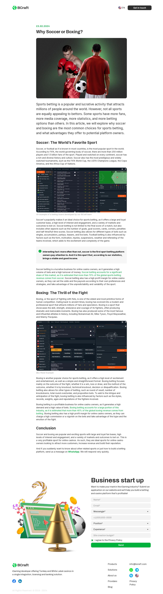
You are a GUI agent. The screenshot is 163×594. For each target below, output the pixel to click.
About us (112, 575)
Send (121, 545)
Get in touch (139, 8)
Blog (110, 587)
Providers (112, 581)
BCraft (23, 8)
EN (123, 8)
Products (112, 564)
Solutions (112, 570)
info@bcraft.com (138, 564)
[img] (14, 8)
